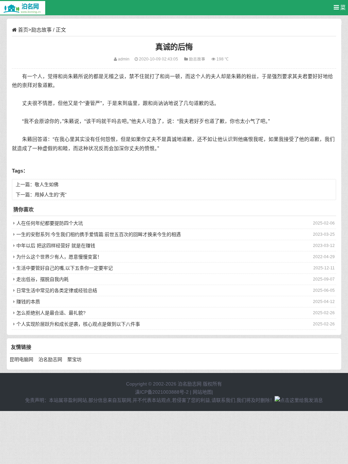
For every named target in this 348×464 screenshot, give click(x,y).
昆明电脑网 (21, 359)
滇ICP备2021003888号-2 (162, 392)
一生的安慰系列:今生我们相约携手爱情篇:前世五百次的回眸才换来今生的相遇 (98, 234)
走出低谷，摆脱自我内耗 (42, 279)
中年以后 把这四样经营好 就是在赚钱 (55, 245)
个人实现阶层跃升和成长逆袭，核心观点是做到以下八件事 (78, 324)
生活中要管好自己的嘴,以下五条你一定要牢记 (64, 268)
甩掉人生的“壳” (51, 194)
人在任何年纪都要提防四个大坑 (49, 223)
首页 (23, 30)
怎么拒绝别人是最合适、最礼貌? (51, 313)
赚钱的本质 (28, 301)
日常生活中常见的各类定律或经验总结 (56, 290)
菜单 (341, 10)
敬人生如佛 (46, 184)
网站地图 (202, 392)
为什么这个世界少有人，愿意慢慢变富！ (59, 257)
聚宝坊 (74, 359)
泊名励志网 (50, 359)
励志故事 (41, 30)
